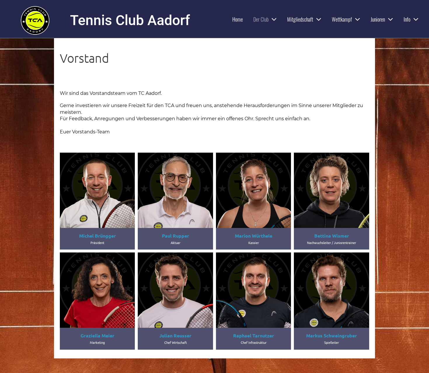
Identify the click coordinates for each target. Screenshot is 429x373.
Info (407, 19)
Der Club (260, 19)
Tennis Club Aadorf (130, 20)
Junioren (378, 19)
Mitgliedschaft (300, 19)
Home (237, 19)
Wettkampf (342, 19)
